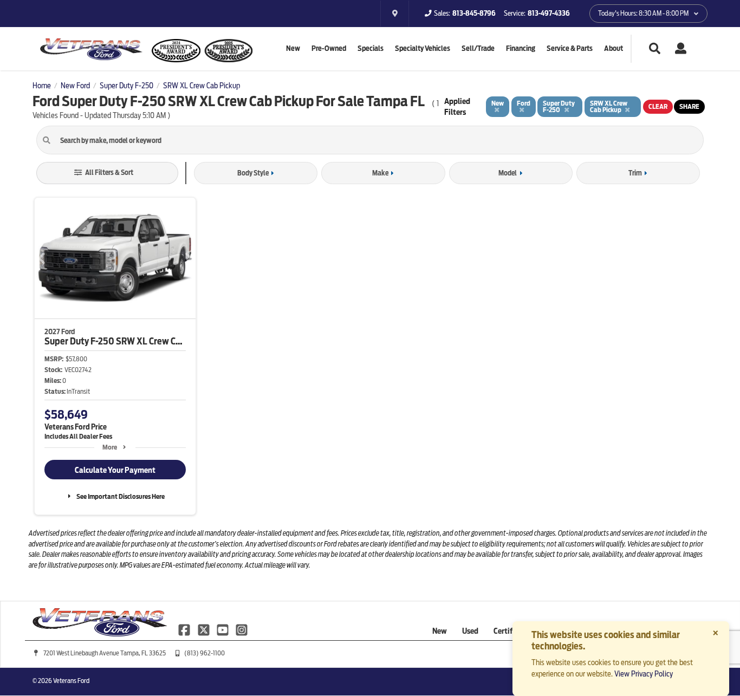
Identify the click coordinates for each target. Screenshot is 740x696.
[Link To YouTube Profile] (223, 629)
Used (470, 631)
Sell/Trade (478, 48)
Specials (371, 48)
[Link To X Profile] (203, 629)
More (109, 447)
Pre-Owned (328, 48)
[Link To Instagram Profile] (241, 629)
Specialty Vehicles (422, 48)
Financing (520, 48)
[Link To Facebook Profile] (185, 629)
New (293, 48)
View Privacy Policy (643, 673)
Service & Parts (570, 48)
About (613, 48)
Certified (508, 631)
